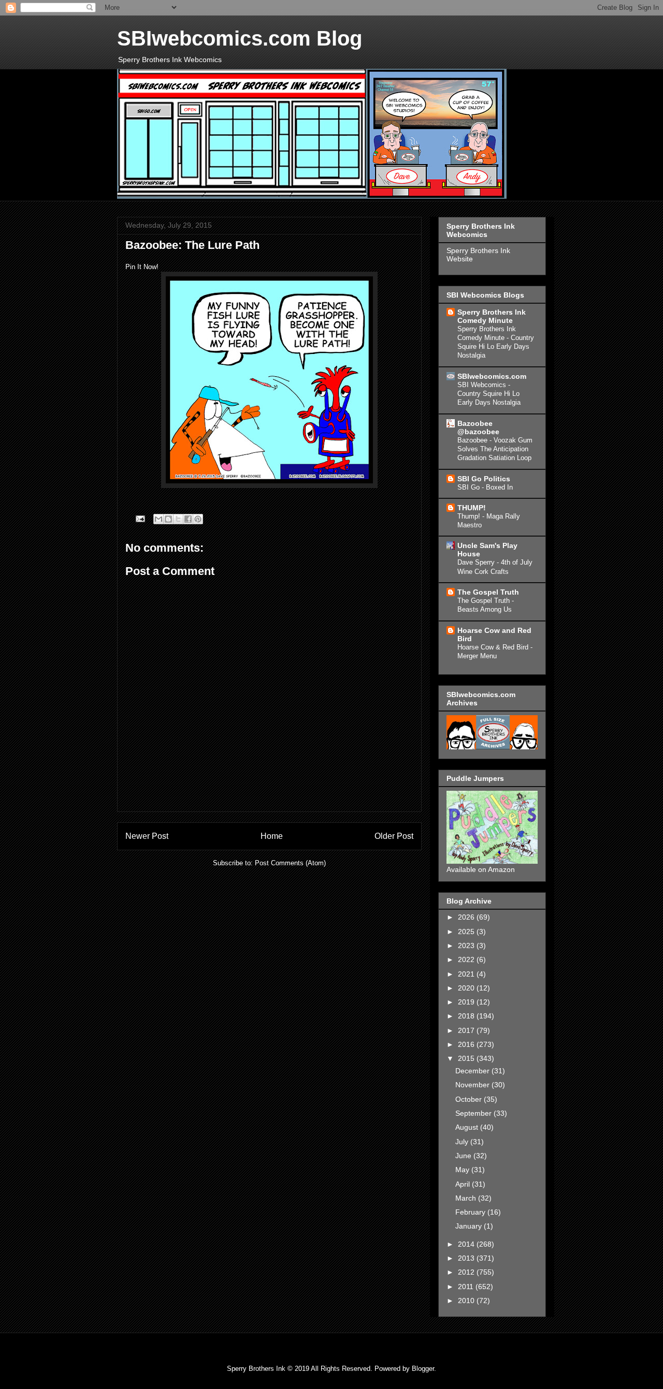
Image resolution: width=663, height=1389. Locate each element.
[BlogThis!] (168, 519)
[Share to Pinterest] (198, 519)
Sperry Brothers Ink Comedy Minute (491, 316)
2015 (467, 1058)
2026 (467, 917)
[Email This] (158, 519)
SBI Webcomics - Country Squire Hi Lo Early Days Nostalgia (489, 394)
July (462, 1141)
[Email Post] (139, 518)
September (474, 1113)
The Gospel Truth (488, 592)
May (463, 1169)
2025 (467, 931)
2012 (467, 1272)
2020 (467, 988)
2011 (466, 1286)
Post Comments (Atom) (290, 863)
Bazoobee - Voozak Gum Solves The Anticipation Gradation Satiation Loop (494, 449)
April (463, 1184)
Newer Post (146, 836)
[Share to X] (178, 519)
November (473, 1085)
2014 (467, 1244)
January (469, 1226)
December (473, 1071)
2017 (467, 1030)
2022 (467, 959)
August (467, 1127)
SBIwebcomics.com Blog (239, 38)
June (464, 1155)
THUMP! (471, 508)
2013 (467, 1258)
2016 (467, 1044)
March (466, 1198)
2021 (467, 974)
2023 (467, 945)
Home (272, 836)
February (471, 1212)
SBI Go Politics (483, 479)
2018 (467, 1016)
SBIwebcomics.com (491, 376)
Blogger (423, 1368)
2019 (467, 1002)
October (469, 1099)
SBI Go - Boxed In (485, 487)
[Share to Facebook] (188, 519)
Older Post (393, 836)
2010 (467, 1300)
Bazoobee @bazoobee (478, 427)
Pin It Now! (141, 267)
